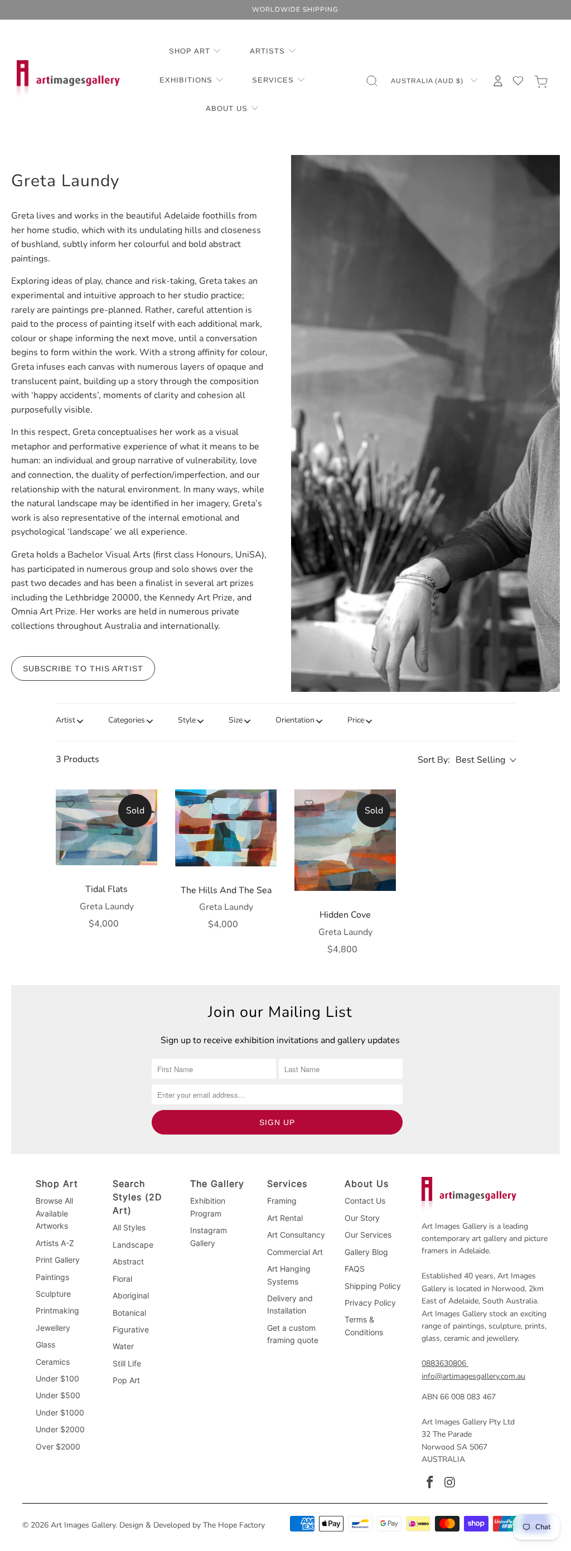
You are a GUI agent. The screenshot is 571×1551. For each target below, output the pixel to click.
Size (236, 720)
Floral (122, 1278)
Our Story (362, 1218)
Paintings (52, 1277)
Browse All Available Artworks (54, 1213)
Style (187, 720)
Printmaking (57, 1310)
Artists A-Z (55, 1243)
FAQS (355, 1268)
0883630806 (444, 1363)
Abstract (128, 1261)
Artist (65, 720)
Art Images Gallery (83, 1525)
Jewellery (53, 1327)
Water (123, 1346)
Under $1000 (60, 1412)
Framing (282, 1200)
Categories (126, 720)
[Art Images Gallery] (68, 80)
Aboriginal (131, 1295)
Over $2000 (58, 1446)
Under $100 (57, 1378)
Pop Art (126, 1380)
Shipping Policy (373, 1286)
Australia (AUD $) (428, 81)
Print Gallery (58, 1259)
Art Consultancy (296, 1234)
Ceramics (53, 1361)
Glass (45, 1344)
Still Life (127, 1363)
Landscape (133, 1244)
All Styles (129, 1227)
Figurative (131, 1329)
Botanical (129, 1312)
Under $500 (58, 1395)
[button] (195, 51)
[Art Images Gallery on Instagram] (450, 1483)
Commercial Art (295, 1252)
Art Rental (285, 1218)
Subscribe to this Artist (83, 668)
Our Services (368, 1234)
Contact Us (365, 1200)
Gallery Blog (366, 1252)
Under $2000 (60, 1429)
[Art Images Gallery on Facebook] (430, 1483)
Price (355, 720)
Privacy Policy (370, 1302)
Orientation (294, 720)
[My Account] (498, 81)
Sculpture (53, 1293)
